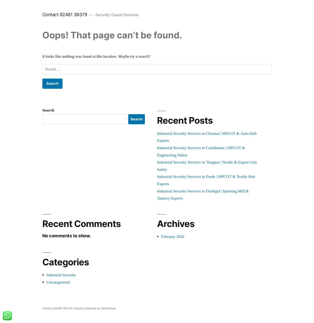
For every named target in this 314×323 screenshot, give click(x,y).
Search (48, 110)
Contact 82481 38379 (64, 14)
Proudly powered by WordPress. (94, 308)
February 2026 (172, 236)
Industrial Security (61, 275)
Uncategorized (58, 282)
